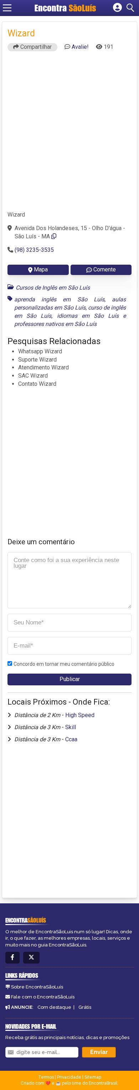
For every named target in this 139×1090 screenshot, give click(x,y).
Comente (104, 269)
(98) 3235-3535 (34, 249)
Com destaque (54, 1007)
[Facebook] (12, 958)
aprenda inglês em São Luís (59, 299)
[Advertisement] (69, 134)
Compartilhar (35, 46)
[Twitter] (31, 958)
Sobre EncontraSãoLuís (37, 987)
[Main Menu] (7, 8)
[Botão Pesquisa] (131, 7)
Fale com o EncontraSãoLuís (42, 997)
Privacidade (69, 1077)
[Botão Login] (117, 7)
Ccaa (71, 739)
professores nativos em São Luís (55, 324)
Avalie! (80, 46)
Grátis (84, 1007)
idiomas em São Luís (88, 315)
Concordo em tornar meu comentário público (64, 664)
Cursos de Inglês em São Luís (53, 287)
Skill (70, 727)
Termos (46, 1077)
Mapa (41, 269)
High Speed (79, 715)
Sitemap (92, 1077)
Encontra (65, 7)
